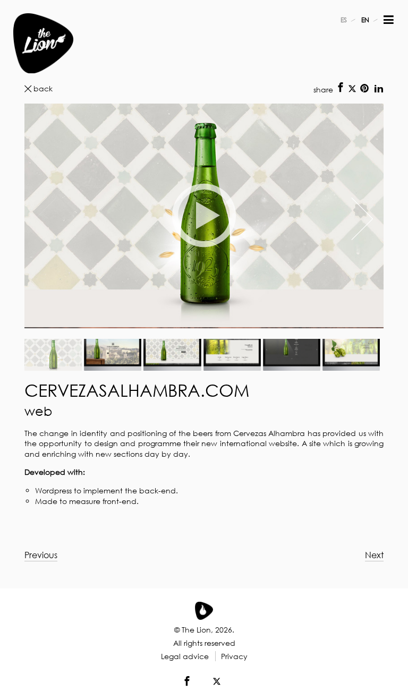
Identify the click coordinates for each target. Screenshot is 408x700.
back (43, 88)
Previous (40, 554)
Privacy (234, 656)
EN (365, 19)
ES (344, 19)
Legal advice (185, 656)
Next (374, 554)
